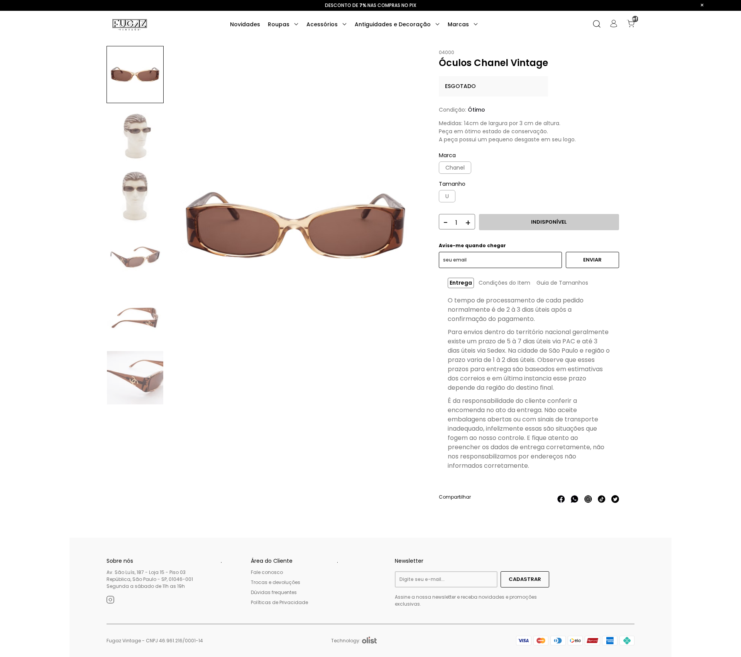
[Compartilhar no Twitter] (615, 501)
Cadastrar (525, 579)
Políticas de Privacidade (279, 602)
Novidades (245, 24)
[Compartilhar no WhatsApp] (575, 501)
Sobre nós (120, 561)
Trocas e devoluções (275, 582)
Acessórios (322, 24)
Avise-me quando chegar (472, 245)
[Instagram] (110, 601)
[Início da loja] (130, 25)
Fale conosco (267, 572)
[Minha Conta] (614, 25)
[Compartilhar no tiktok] (602, 501)
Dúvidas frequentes (274, 592)
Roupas (279, 24)
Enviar (592, 259)
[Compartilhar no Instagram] (588, 501)
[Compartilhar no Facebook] (561, 501)
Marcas (459, 24)
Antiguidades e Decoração (393, 24)
